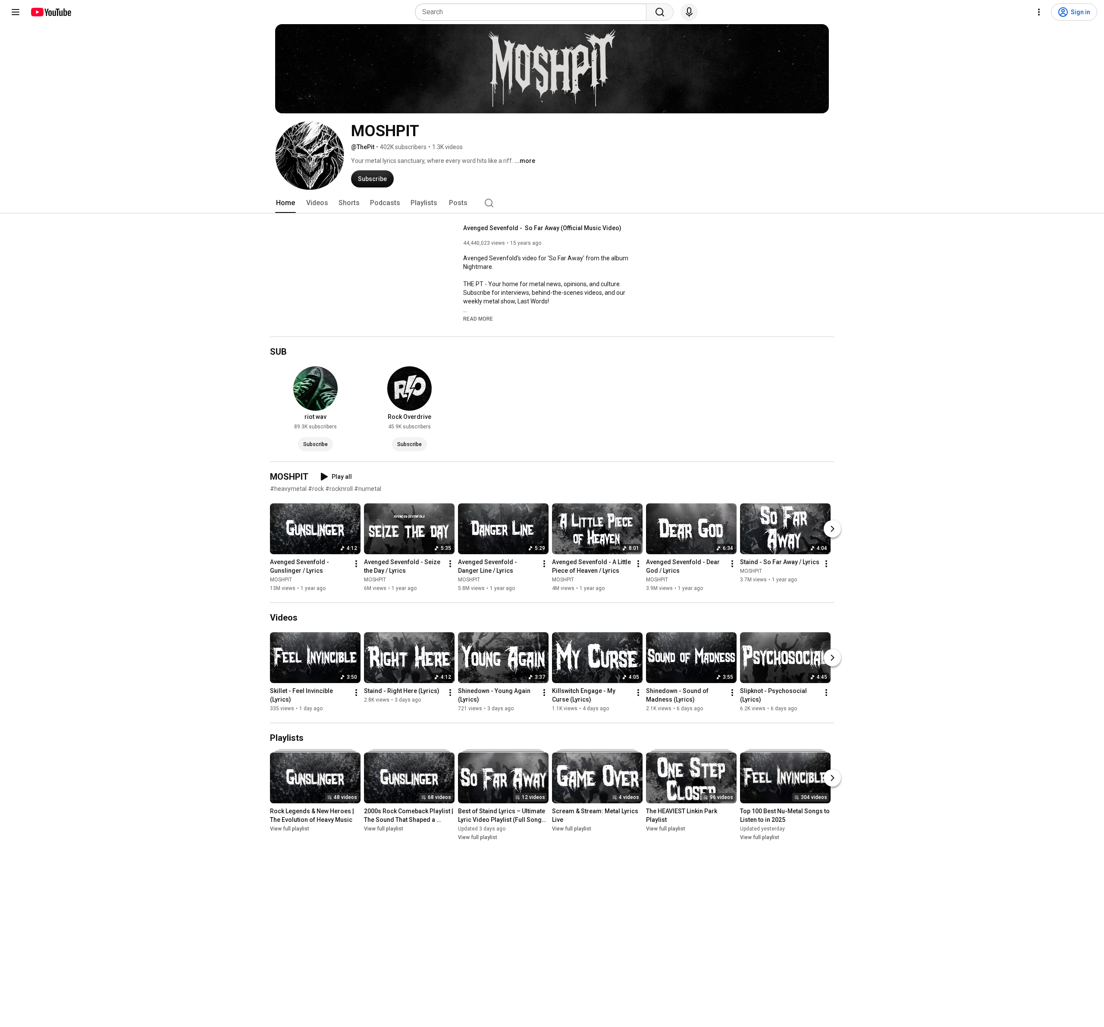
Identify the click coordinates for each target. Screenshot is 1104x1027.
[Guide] (15, 12)
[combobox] (533, 12)
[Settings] (1039, 12)
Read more (478, 319)
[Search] (660, 12)
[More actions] (356, 563)
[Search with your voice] (689, 12)
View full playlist (289, 829)
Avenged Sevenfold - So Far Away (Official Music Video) (542, 228)
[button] (478, 318)
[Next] (832, 528)
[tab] (285, 203)
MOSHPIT (281, 580)
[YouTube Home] (50, 12)
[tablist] (552, 203)
